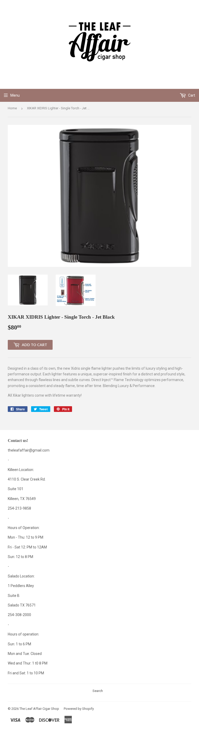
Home (12, 108)
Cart (191, 95)
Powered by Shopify (79, 709)
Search (98, 691)
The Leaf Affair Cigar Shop (39, 709)
